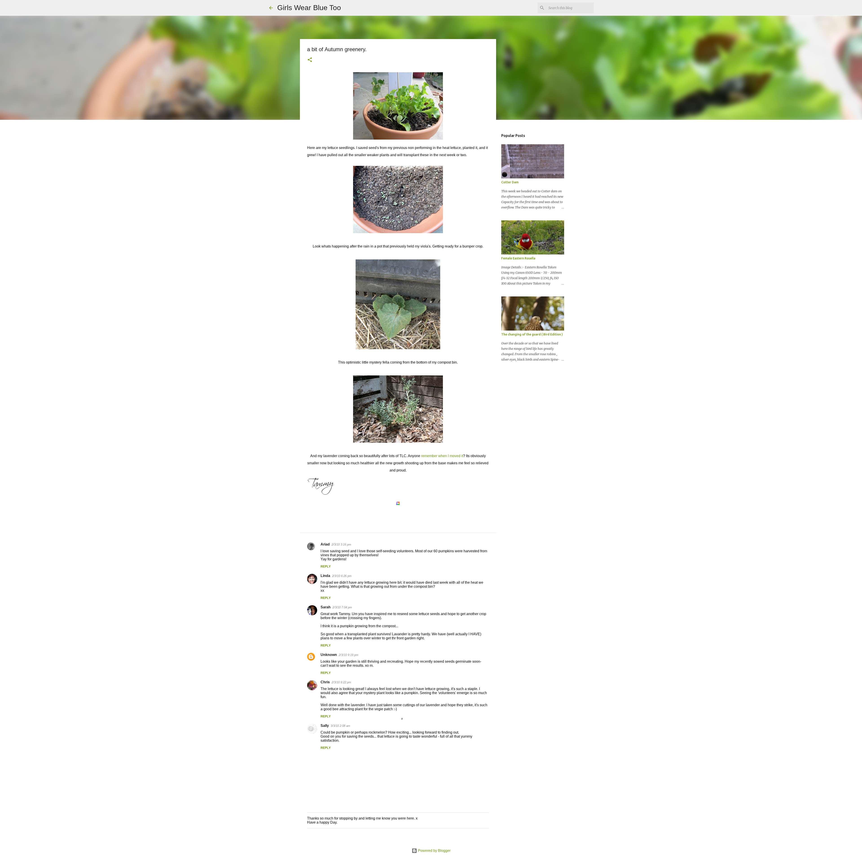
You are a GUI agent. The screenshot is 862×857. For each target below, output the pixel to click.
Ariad (325, 544)
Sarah (326, 607)
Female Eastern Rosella (518, 258)
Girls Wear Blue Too (309, 8)
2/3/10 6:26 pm (342, 576)
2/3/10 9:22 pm (341, 682)
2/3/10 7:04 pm (342, 607)
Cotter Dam (510, 182)
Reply (326, 566)
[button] (309, 60)
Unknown (329, 655)
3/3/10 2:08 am (340, 726)
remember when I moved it (441, 456)
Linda (325, 576)
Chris (325, 682)
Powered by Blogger (434, 851)
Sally (325, 726)
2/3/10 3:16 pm (341, 544)
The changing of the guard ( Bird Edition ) (532, 334)
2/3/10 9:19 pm (348, 655)
